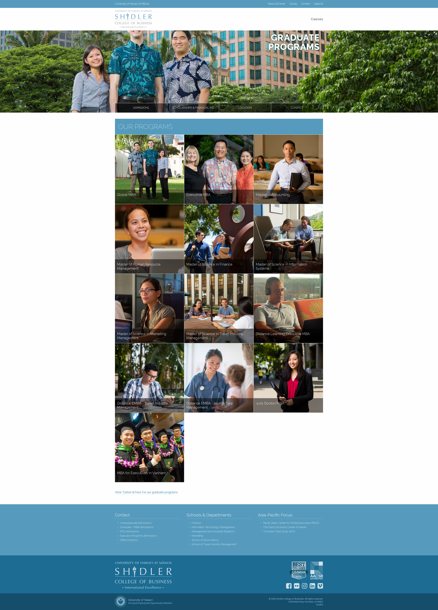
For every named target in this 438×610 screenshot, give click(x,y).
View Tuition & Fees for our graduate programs (146, 492)
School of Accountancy (205, 540)
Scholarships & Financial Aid (193, 107)
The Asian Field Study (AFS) (279, 531)
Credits (319, 604)
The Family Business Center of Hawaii (284, 527)
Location (245, 107)
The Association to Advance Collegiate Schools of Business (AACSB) (316, 570)
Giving (293, 3)
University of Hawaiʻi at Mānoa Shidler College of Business (133, 19)
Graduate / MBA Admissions (136, 527)
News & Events (276, 3)
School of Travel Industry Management (214, 544)
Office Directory (129, 540)
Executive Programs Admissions (138, 535)
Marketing (197, 535)
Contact (305, 3)
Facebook (289, 586)
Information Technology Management (213, 527)
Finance (196, 523)
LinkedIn (312, 586)
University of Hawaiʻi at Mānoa (132, 3)
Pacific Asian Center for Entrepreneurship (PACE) (291, 523)
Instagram (304, 586)
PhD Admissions (129, 531)
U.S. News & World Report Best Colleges (298, 570)
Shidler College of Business (143, 575)
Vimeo (320, 586)
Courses (317, 19)
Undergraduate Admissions (135, 523)
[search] (318, 3)
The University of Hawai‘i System (120, 601)
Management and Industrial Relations (213, 531)
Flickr (296, 586)
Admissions (141, 107)
